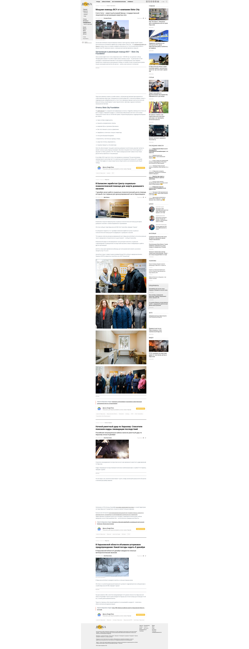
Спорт (85, 16)
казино (108, 173)
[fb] (143, 18)
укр (161, 1)
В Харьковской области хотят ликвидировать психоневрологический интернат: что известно (158, 150)
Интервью (85, 20)
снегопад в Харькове (139, 620)
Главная (85, 9)
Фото (84, 30)
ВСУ (113, 173)
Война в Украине (106, 1)
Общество (107, 179)
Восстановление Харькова (119, 1)
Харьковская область (112, 413)
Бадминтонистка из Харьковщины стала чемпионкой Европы (157, 157)
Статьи (85, 19)
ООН (132, 413)
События (85, 14)
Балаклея (121, 413)
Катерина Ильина (107, 18)
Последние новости (156, 145)
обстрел (124, 534)
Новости (85, 11)
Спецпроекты (87, 22)
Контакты (85, 38)
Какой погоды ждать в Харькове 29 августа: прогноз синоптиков (156, 178)
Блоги (84, 27)
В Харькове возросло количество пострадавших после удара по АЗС (157, 188)
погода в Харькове (117, 620)
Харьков (109, 534)
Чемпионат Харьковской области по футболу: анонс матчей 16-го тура (158, 167)
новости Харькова (100, 173)
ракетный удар (116, 534)
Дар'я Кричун (106, 197)
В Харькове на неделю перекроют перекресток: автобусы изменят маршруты (157, 172)
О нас (84, 37)
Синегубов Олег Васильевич (103, 416)
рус (163, 1)
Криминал (130, 1)
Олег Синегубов (139, 413)
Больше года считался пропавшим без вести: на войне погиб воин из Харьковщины (158, 183)
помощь (127, 413)
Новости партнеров (88, 24)
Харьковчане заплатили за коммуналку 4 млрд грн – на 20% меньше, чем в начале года (157, 199)
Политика (86, 12)
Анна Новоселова (108, 437)
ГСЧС (128, 534)
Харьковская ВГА (128, 620)
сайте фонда (100, 111)
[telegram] (145, 18)
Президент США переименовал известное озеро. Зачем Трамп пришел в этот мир (158, 193)
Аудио (84, 32)
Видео (84, 29)
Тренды (98, 1)
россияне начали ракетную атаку (125, 507)
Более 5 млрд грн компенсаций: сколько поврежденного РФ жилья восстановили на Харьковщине (158, 162)
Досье (84, 34)
